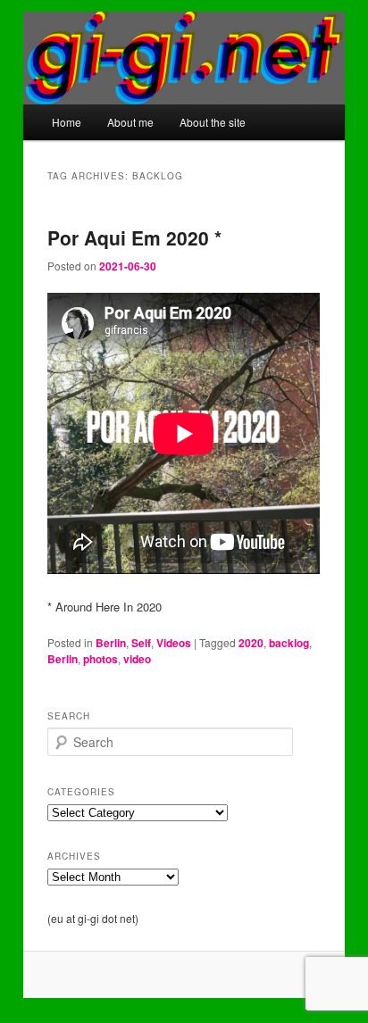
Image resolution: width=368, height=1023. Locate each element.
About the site (213, 121)
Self (141, 643)
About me (130, 121)
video (137, 659)
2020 (250, 643)
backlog (289, 643)
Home (66, 121)
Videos (173, 643)
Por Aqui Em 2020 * (134, 237)
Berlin (111, 643)
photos (100, 659)
